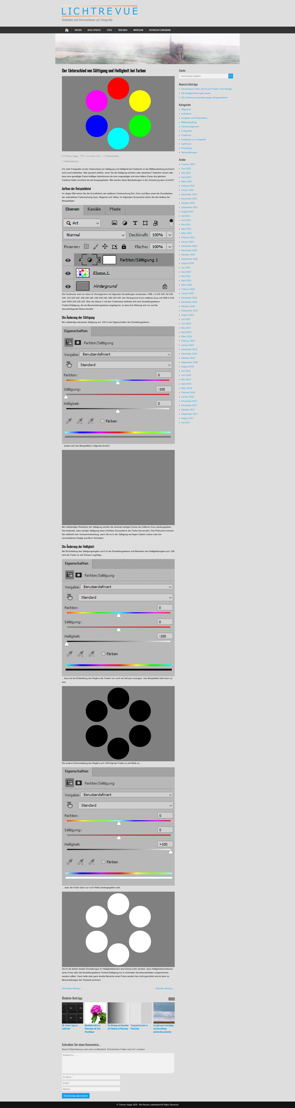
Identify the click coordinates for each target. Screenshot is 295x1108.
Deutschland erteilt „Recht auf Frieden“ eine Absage (206, 89)
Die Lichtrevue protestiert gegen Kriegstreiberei (204, 97)
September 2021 (189, 207)
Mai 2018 (186, 379)
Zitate (109, 30)
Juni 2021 (186, 220)
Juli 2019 (185, 319)
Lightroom (186, 144)
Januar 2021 (187, 241)
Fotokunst (186, 135)
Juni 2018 (186, 375)
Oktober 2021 (188, 203)
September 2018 (189, 362)
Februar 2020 (188, 289)
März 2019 (186, 336)
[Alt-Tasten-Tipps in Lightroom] (73, 1013)
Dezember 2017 (189, 401)
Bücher (78, 30)
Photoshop (186, 148)
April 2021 (186, 229)
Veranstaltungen (189, 152)
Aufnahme (186, 113)
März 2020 (186, 285)
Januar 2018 (187, 396)
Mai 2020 (186, 276)
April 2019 (186, 332)
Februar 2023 (188, 164)
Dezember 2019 (189, 297)
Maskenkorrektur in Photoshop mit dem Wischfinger (92, 1028)
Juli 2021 (185, 216)
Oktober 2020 (188, 254)
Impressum (138, 30)
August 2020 (187, 263)
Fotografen (186, 131)
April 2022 (186, 177)
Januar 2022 (187, 190)
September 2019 (189, 310)
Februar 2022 (188, 186)
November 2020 (189, 250)
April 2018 (186, 384)
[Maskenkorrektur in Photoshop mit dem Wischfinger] (96, 1013)
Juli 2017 (185, 422)
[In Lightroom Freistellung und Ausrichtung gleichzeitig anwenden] (164, 1013)
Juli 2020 (185, 267)
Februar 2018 (188, 392)
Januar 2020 (187, 293)
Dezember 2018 (189, 349)
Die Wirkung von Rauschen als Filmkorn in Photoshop (118, 1027)
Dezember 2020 (189, 246)
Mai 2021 (186, 224)
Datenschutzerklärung (160, 30)
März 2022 (186, 181)
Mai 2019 (186, 328)
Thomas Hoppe (71, 156)
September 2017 (189, 414)
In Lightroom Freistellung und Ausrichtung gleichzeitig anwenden (163, 1028)
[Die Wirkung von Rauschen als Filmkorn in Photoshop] (119, 1013)
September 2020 (189, 259)
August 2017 (187, 418)
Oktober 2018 (188, 358)
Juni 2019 (186, 323)
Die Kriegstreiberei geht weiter (196, 93)
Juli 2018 (185, 371)
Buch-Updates (94, 30)
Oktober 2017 (188, 409)
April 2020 (186, 280)
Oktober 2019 (188, 306)
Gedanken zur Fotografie (193, 139)
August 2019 (187, 315)
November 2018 (189, 353)
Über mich (122, 30)
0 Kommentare (112, 156)
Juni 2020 (186, 272)
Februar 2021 (188, 237)
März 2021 (186, 233)
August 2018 (187, 366)
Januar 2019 (187, 345)
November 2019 (189, 302)
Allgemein (186, 109)
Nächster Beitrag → (165, 988)
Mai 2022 (186, 173)
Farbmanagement (190, 126)
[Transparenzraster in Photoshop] (142, 1013)
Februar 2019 (188, 341)
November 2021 (189, 198)
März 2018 (186, 388)
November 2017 (189, 405)
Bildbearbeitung (71, 161)
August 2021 (187, 211)
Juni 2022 (186, 168)
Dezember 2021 (189, 194)
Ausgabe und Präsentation (194, 118)
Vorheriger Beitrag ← (72, 988)
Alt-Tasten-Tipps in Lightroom (70, 1027)
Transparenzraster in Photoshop (139, 1027)
